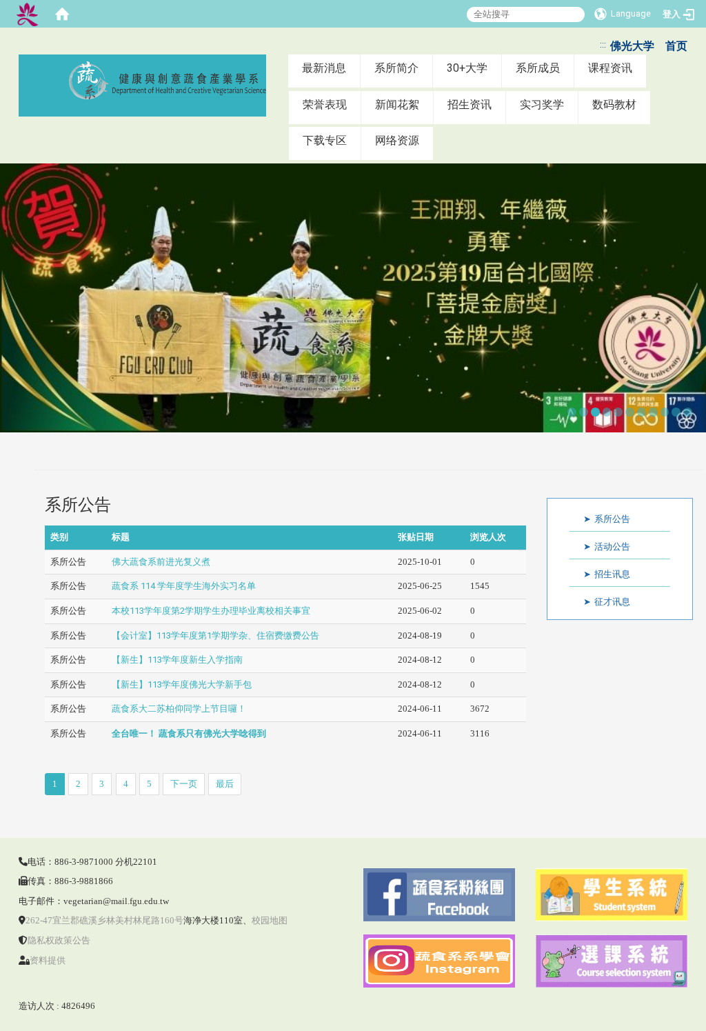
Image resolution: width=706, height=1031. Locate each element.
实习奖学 (542, 104)
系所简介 (396, 67)
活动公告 (612, 546)
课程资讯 (610, 67)
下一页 (183, 784)
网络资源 (397, 140)
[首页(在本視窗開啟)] (62, 14)
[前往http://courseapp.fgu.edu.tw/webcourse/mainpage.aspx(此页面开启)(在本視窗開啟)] (611, 959)
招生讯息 (612, 574)
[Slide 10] (676, 412)
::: (603, 44)
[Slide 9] (664, 412)
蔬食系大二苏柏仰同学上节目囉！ (179, 708)
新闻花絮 (397, 104)
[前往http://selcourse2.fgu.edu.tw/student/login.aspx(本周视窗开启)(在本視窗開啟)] (611, 894)
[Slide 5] (618, 412)
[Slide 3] (595, 412)
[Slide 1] (571, 412)
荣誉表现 (325, 104)
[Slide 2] (583, 412)
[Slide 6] (629, 412)
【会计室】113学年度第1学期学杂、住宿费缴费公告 (215, 635)
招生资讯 (469, 104)
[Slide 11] (687, 412)
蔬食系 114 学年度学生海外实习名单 (184, 586)
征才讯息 (612, 602)
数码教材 (614, 104)
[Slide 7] (641, 412)
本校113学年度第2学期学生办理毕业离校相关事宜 (211, 610)
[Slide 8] (653, 412)
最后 (225, 784)
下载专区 (325, 140)
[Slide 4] (607, 412)
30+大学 (467, 67)
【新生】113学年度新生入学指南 (177, 659)
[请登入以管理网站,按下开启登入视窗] (27, 14)
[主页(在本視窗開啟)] (162, 80)
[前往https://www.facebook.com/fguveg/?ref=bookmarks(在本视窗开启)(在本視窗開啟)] (439, 894)
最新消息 (324, 67)
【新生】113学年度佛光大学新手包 (182, 684)
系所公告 (612, 519)
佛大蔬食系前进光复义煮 (161, 562)
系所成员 (538, 67)
